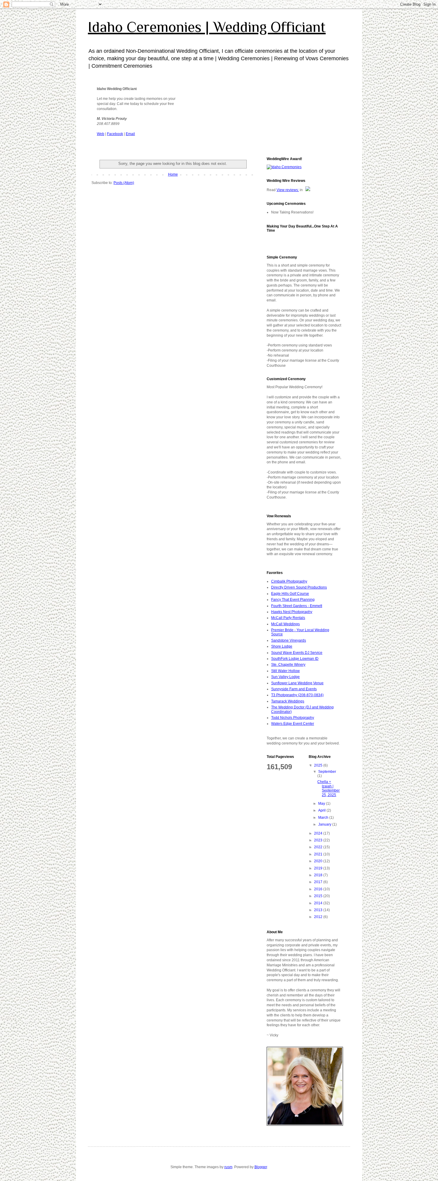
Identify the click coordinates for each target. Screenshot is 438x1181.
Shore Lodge (281, 646)
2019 (318, 868)
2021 (318, 854)
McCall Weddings (285, 624)
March (323, 817)
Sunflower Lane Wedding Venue (297, 683)
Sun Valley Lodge (285, 677)
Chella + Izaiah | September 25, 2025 (328, 788)
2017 (318, 882)
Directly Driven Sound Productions (299, 587)
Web (100, 134)
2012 (318, 917)
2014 (318, 903)
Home (173, 174)
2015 (318, 896)
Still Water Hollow (285, 671)
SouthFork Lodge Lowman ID (295, 659)
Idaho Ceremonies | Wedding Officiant (207, 26)
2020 (318, 861)
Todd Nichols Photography (292, 718)
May (322, 803)
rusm (228, 1167)
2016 (318, 889)
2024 (318, 833)
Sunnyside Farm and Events (294, 689)
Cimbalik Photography (289, 581)
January (325, 824)
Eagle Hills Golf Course (290, 594)
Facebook (115, 134)
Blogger (260, 1167)
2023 (318, 840)
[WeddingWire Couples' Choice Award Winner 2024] (284, 167)
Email (130, 134)
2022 (318, 847)
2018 (318, 875)
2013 (318, 910)
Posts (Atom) (124, 183)
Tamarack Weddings (287, 701)
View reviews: (288, 190)
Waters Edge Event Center (292, 724)
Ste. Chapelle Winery (288, 665)
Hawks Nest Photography (291, 612)
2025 (318, 765)
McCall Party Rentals (288, 618)
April (322, 810)
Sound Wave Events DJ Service (296, 653)
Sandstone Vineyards (288, 640)
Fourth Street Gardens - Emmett (296, 606)
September (327, 772)
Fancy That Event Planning (293, 600)
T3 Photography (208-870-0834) (297, 695)
